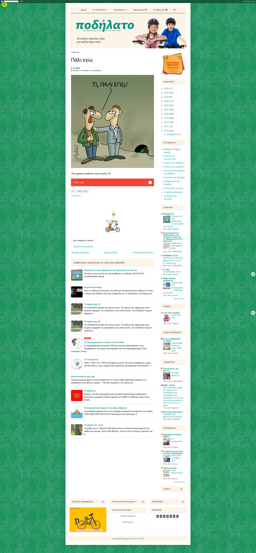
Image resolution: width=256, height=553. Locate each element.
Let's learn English (171, 313)
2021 (166, 110)
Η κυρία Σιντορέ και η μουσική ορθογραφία (173, 452)
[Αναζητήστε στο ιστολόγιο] (174, 9)
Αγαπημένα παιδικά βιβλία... (172, 435)
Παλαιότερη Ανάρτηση (143, 252)
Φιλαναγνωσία (170, 468)
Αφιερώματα (139, 10)
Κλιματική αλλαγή (93, 287)
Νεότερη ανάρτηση (80, 252)
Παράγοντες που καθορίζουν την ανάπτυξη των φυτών (110, 270)
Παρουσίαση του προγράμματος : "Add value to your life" (173, 288)
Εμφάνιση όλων (179, 299)
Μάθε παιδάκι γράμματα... (169, 279)
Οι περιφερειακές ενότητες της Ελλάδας (104, 342)
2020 (166, 114)
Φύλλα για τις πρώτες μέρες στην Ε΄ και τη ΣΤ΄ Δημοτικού (173, 260)
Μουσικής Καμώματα (173, 412)
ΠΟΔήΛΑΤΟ (168, 214)
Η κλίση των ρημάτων (174, 166)
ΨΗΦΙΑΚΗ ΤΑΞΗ (170, 255)
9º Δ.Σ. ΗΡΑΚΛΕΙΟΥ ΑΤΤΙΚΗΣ (172, 340)
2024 (166, 97)
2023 (166, 101)
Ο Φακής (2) (90, 391)
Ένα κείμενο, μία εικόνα (170, 369)
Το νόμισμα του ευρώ (174, 188)
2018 (166, 122)
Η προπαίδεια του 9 (172, 272)
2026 (166, 88)
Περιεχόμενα (120, 10)
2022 (166, 105)
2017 (166, 126)
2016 (166, 131)
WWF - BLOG (169, 385)
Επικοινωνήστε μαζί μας (83, 376)
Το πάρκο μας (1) (92, 304)
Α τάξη (166, 269)
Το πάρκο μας (159, 10)
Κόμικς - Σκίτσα (82, 191)
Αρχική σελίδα (111, 252)
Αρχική (83, 10)
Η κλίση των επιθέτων (174, 163)
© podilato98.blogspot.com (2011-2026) (128, 539)
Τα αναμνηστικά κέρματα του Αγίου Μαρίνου (105, 408)
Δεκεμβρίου (172, 134)
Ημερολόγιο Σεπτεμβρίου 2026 (177, 245)
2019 (166, 118)
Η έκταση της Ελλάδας (174, 177)
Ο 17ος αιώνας (91, 359)
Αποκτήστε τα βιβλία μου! (176, 458)
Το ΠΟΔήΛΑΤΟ (99, 10)
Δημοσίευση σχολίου (83, 246)
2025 (166, 93)
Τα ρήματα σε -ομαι (93, 425)
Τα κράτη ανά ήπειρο (173, 192)
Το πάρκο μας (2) (92, 321)
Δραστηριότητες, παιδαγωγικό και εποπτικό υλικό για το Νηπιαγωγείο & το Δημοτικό (173, 237)
